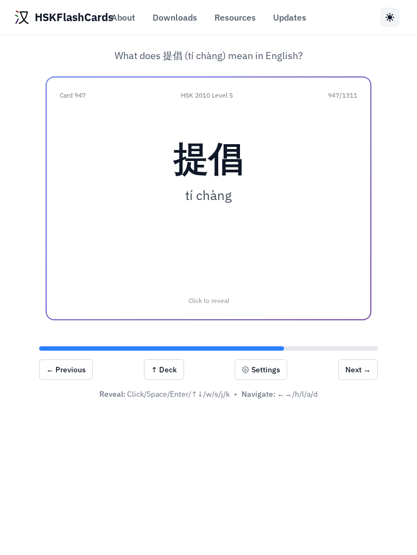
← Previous (66, 370)
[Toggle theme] (390, 17)
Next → (358, 370)
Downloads (175, 17)
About (123, 17)
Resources (235, 17)
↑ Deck (164, 370)
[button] (208, 198)
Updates (289, 17)
